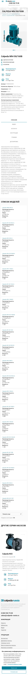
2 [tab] (14, 50)
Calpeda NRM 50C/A (7, 207)
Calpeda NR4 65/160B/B (8, 314)
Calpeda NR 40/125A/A (8, 284)
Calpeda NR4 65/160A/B (8, 437)
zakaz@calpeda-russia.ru (14, 5)
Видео (2, 627)
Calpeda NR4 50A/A (7, 483)
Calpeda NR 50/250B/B (8, 467)
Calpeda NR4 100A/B (7, 422)
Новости (3, 623)
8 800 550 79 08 (14, 3)
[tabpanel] (14, 35)
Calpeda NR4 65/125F (8, 498)
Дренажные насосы (6, 640)
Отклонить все (14, 671)
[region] (14, 662)
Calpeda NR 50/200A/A (8, 223)
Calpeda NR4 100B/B (7, 299)
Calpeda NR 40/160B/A (8, 406)
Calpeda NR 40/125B (7, 452)
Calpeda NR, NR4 (10, 15)
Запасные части (5, 643)
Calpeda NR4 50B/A (7, 360)
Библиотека (4, 625)
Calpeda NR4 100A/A (7, 391)
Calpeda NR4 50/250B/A (8, 253)
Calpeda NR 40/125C (7, 330)
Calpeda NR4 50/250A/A (8, 376)
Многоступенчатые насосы (8, 645)
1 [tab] (13, 50)
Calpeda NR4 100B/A (7, 269)
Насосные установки (6, 647)
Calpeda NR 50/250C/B (8, 345)
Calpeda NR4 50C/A (7, 238)
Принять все (14, 668)
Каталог (9, 14)
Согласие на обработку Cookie (14, 664)
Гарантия (3, 630)
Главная (4, 14)
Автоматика (4, 638)
